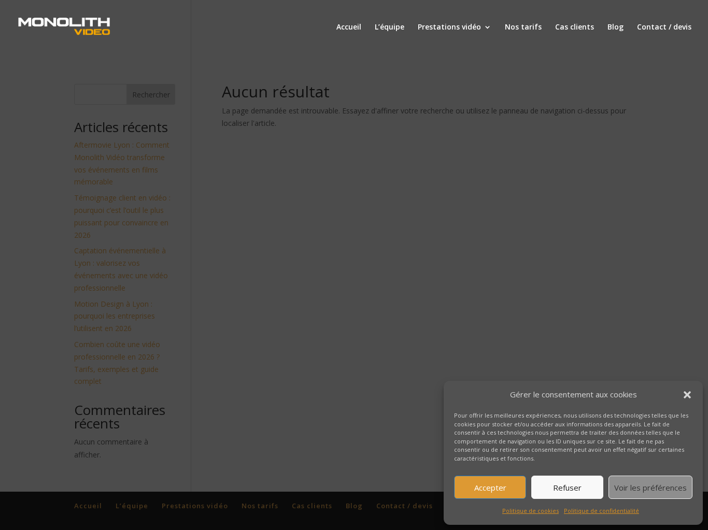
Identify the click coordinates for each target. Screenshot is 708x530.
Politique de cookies (530, 510)
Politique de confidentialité (601, 510)
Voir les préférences (650, 487)
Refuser (567, 487)
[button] (687, 395)
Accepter (490, 487)
